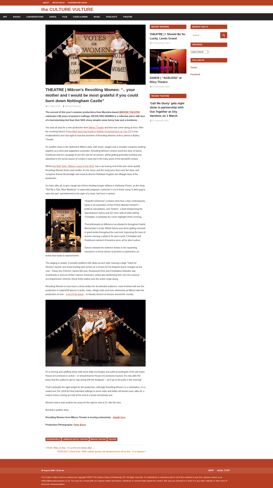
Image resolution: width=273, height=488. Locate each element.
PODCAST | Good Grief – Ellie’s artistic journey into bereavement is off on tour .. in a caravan (101, 451)
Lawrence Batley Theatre (75, 439)
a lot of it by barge (75, 294)
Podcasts (111, 17)
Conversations (34, 17)
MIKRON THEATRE (129, 112)
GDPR (210, 470)
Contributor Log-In (77, 3)
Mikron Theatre (96, 127)
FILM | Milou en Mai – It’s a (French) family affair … (71, 448)
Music (97, 17)
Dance (52, 17)
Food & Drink (80, 17)
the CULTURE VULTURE (67, 9)
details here (119, 417)
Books (16, 17)
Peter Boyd (80, 425)
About (46, 3)
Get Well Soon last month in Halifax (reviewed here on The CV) (100, 131)
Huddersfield (53, 439)
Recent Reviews (160, 27)
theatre (112, 439)
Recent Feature (160, 96)
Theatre (127, 17)
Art (5, 17)
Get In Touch (58, 3)
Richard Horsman (73, 106)
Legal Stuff (223, 470)
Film (64, 17)
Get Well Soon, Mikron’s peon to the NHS (73, 166)
